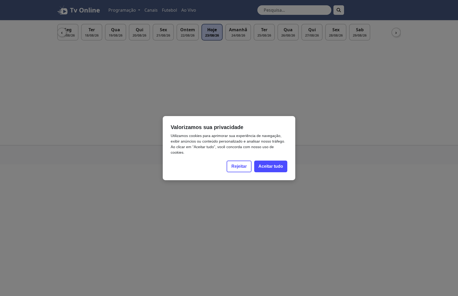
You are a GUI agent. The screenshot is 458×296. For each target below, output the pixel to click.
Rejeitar (239, 166)
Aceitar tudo (270, 166)
